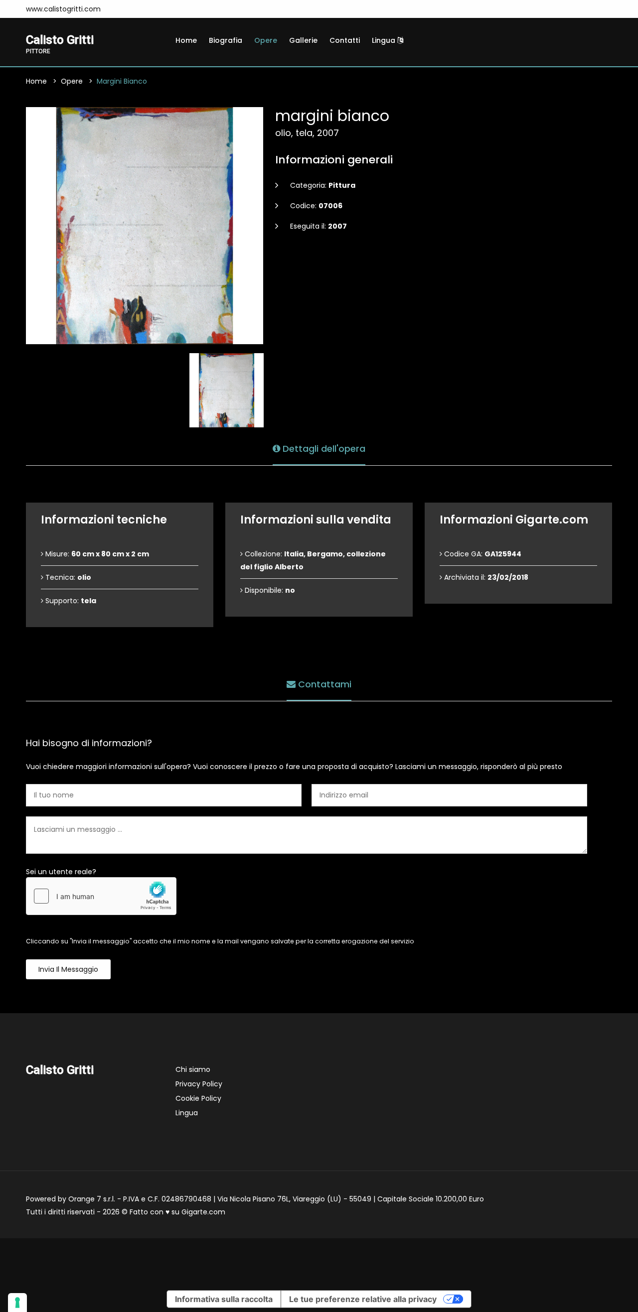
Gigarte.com (203, 1212)
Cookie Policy (198, 1098)
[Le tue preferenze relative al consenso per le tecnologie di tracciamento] (17, 1302)
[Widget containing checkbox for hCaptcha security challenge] (101, 896)
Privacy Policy (198, 1084)
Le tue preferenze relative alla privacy (363, 1299)
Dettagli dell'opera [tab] (322, 448)
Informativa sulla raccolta (224, 1299)
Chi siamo (192, 1069)
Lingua (384, 40)
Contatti (344, 40)
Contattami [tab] (323, 684)
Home (186, 40)
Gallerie (303, 40)
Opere (265, 40)
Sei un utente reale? (61, 872)
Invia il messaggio (68, 969)
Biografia (225, 40)
